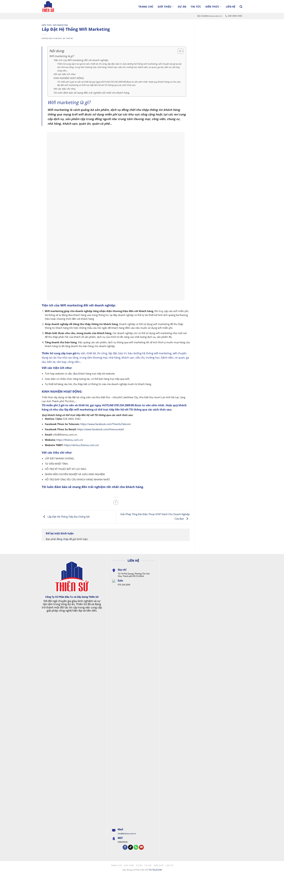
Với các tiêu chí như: (64, 88)
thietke (69, 38)
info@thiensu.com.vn (127, 833)
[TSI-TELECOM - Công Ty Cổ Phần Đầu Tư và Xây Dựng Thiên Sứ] (58, 6)
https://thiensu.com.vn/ (69, 439)
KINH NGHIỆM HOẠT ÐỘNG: (68, 78)
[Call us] (135, 847)
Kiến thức (212, 6)
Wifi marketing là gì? (61, 56)
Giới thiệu (164, 6)
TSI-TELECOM (155, 869)
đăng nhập (63, 539)
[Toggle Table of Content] (179, 51)
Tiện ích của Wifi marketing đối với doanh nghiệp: (80, 60)
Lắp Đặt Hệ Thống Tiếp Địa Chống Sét (68, 516)
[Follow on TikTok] (130, 847)
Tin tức (196, 6)
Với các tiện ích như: (64, 74)
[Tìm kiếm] (241, 6)
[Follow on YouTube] (141, 847)
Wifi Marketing (60, 25)
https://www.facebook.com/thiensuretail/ (100, 429)
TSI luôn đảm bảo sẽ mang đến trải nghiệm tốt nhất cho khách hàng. (91, 92)
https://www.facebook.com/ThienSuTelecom (105, 424)
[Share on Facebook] (115, 502)
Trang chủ (145, 6)
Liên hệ (230, 6)
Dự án (182, 6)
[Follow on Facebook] (125, 847)
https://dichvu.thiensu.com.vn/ (81, 445)
